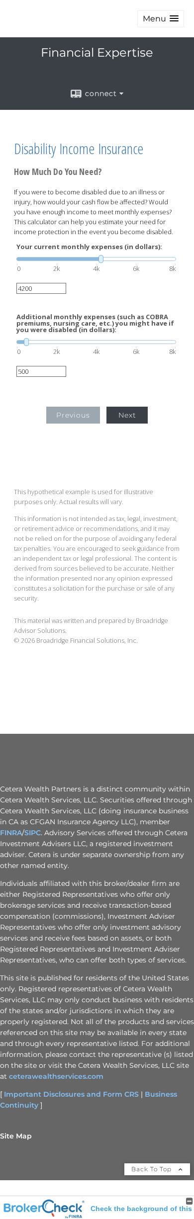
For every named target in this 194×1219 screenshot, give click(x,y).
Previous (73, 415)
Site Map (16, 1136)
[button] (160, 18)
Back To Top (152, 1169)
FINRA (11, 832)
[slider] (96, 259)
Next (127, 415)
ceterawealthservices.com (56, 1076)
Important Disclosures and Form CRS (71, 1094)
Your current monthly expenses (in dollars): (89, 247)
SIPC (32, 832)
